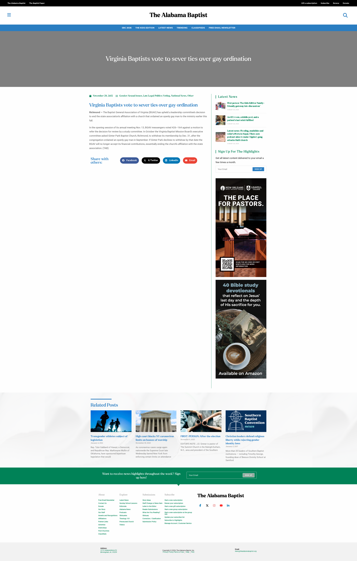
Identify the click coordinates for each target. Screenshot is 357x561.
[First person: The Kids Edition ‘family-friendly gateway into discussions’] (220, 106)
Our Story (101, 509)
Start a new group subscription (176, 509)
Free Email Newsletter (222, 28)
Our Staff (101, 512)
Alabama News (125, 509)
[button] (345, 15)
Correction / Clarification (152, 519)
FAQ (192, 552)
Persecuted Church (127, 522)
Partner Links (103, 522)
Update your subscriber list (174, 517)
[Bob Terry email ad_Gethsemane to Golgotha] (241, 329)
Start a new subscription (174, 500)
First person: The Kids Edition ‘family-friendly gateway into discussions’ (245, 104)
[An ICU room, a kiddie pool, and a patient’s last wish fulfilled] (220, 120)
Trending (182, 28)
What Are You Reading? (151, 512)
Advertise (101, 525)
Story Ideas (147, 500)
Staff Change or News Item (152, 503)
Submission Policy (149, 522)
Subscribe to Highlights (173, 520)
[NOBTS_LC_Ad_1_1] (241, 227)
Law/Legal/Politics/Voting (156, 96)
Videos (122, 525)
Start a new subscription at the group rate (178, 513)
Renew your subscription (174, 503)
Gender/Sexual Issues (130, 96)
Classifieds (198, 28)
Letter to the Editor (149, 506)
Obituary (146, 516)
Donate (101, 506)
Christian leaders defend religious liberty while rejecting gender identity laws (245, 440)
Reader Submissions (150, 509)
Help (187, 552)
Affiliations (102, 519)
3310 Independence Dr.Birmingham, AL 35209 (108, 551)
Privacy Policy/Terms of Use (173, 552)
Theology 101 (125, 519)
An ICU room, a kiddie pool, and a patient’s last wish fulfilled (243, 118)
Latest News (165, 28)
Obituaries (123, 516)
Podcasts (123, 512)
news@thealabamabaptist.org (246, 551)
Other (190, 96)
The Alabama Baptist (16, 3)
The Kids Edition (144, 28)
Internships (102, 528)
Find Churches (103, 531)
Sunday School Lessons (128, 503)
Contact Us (102, 503)
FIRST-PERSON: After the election (200, 436)
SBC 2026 (127, 28)
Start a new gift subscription (175, 506)
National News (178, 96)
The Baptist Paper (37, 3)
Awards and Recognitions (107, 516)
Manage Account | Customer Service (178, 523)
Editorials (123, 506)
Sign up (258, 169)
